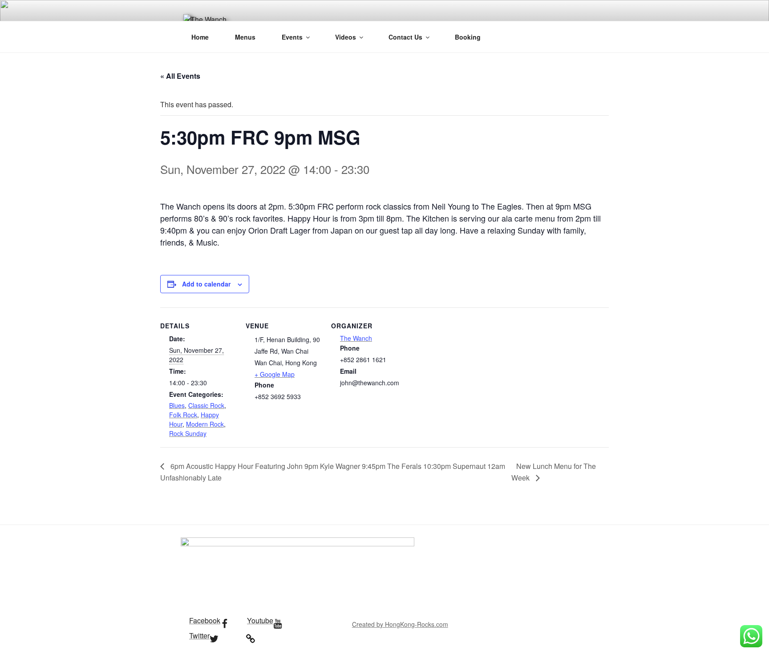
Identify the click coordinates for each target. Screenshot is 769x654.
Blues (177, 405)
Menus (245, 36)
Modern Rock (205, 424)
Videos (345, 36)
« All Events (180, 76)
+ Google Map (275, 374)
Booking (468, 36)
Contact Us (405, 36)
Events (292, 36)
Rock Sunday (187, 433)
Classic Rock (206, 405)
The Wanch (356, 338)
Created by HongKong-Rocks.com (400, 624)
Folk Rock (183, 414)
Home (200, 36)
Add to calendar (206, 283)
